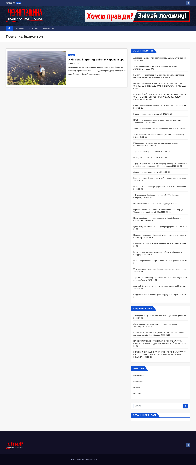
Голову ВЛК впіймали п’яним (145, 157)
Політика (33, 29)
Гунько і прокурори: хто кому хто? (147, 114)
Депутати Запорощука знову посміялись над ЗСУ (154, 128)
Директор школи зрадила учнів (146, 172)
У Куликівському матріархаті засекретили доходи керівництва (159, 269)
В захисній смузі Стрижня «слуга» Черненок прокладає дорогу (160, 178)
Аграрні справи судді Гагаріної (146, 151)
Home (73, 459)
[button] (188, 28)
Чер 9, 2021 (74, 64)
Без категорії (139, 375)
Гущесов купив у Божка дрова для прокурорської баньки (157, 227)
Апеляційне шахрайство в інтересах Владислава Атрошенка (159, 58)
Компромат (49, 29)
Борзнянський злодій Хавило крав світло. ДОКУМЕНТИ (157, 244)
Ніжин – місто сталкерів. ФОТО (87, 459)
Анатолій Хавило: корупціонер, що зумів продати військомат (159, 286)
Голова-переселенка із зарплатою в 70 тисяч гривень (156, 261)
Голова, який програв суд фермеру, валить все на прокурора (159, 187)
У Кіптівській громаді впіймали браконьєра (96, 59)
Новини (20, 29)
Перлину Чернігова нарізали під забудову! (151, 204)
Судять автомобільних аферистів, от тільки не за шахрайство (159, 105)
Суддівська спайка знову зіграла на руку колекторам (156, 295)
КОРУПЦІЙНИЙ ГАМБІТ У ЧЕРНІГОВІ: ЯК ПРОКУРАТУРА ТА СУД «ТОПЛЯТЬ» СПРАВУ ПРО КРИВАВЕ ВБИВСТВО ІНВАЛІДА (159, 96)
